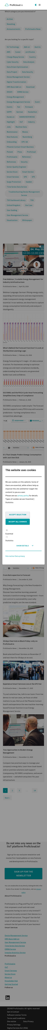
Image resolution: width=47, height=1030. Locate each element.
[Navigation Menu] (39, 5)
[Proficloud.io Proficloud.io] (14, 5)
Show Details (22, 545)
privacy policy (23, 495)
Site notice (9, 556)
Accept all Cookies (18, 521)
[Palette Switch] (36, 5)
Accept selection (17, 514)
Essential (9, 534)
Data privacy (20, 556)
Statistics (9, 540)
